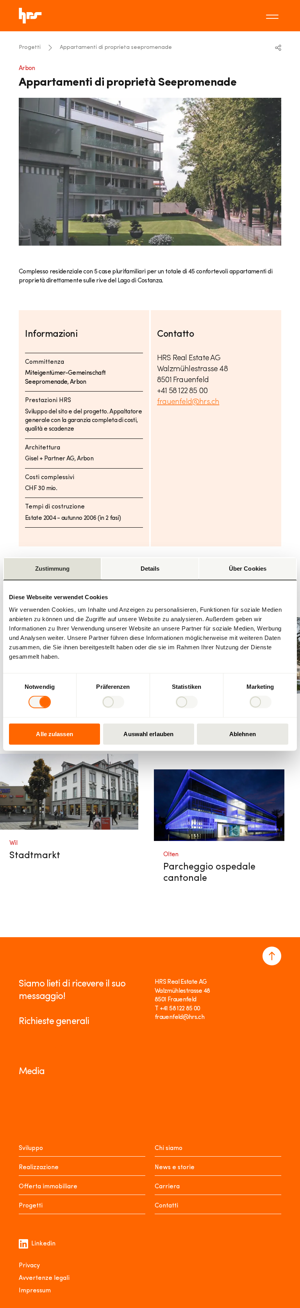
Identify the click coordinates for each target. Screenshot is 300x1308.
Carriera (167, 1187)
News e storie (175, 1167)
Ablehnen (242, 733)
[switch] (113, 702)
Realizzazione (39, 1167)
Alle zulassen (54, 733)
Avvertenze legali (44, 1278)
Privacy (29, 1266)
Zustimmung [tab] (52, 568)
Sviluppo (31, 1148)
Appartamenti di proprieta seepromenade (116, 47)
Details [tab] (150, 568)
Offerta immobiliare (48, 1187)
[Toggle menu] (273, 15)
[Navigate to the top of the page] (271, 956)
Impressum (35, 1291)
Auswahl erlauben (148, 733)
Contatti (166, 1206)
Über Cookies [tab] (247, 568)
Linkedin (43, 1244)
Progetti (30, 47)
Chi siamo (168, 1148)
